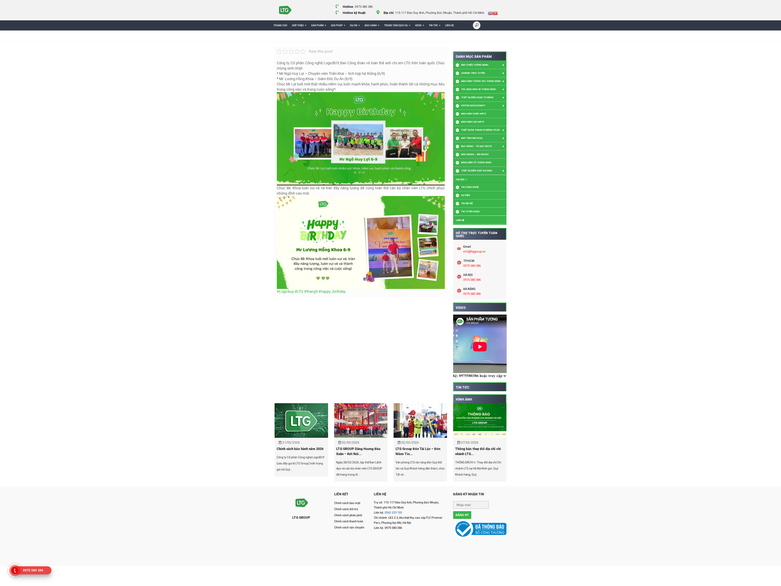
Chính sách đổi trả (346, 509)
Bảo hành (371, 25)
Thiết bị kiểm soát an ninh (476, 170)
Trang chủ (280, 25)
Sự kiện (465, 195)
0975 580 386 (472, 265)
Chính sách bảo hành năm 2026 (300, 449)
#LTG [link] (299, 291)
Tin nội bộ (467, 203)
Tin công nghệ (470, 187)
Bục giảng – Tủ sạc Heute (476, 146)
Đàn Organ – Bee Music (475, 154)
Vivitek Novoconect (473, 105)
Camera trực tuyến (473, 73)
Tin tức (433, 25)
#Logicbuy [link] (285, 291)
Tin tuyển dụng (470, 211)
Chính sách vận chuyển (349, 527)
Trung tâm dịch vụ (396, 25)
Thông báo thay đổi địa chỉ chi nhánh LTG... (478, 451)
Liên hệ (449, 25)
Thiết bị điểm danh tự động (477, 97)
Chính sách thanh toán (348, 521)
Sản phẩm (317, 25)
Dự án (353, 25)
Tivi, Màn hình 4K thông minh (478, 89)
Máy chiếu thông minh (474, 65)
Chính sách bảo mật (347, 503)
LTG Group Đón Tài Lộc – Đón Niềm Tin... (418, 451)
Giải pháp (337, 25)
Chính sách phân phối (348, 515)
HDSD (418, 25)
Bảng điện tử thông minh (476, 162)
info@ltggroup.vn (474, 251)
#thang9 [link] (311, 291)
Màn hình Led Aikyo (472, 122)
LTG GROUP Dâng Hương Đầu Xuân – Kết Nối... (358, 451)
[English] (490, 13)
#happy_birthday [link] (332, 291)
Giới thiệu (298, 25)
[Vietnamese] (495, 13)
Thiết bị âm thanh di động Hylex (480, 130)
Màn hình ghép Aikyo (473, 113)
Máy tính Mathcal (472, 138)
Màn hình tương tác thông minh (481, 81)
